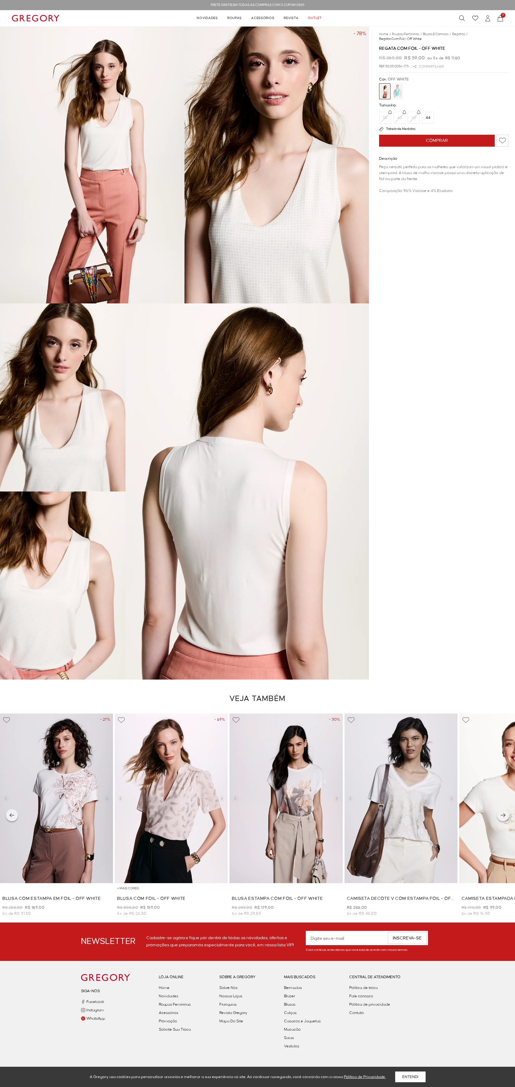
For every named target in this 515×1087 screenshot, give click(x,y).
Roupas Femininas (175, 1004)
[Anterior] (12, 815)
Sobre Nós (228, 988)
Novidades (207, 18)
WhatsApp (95, 1018)
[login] (487, 18)
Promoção (168, 1021)
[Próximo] (503, 815)
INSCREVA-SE (407, 938)
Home (164, 988)
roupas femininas (407, 34)
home (385, 34)
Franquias (228, 1004)
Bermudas (293, 988)
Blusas (289, 1004)
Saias (289, 1038)
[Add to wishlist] (502, 140)
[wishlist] (475, 18)
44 (428, 118)
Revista (291, 18)
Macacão (292, 1029)
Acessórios (262, 18)
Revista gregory (233, 1013)
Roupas (234, 18)
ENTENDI (410, 1077)
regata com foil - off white (400, 39)
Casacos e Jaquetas (302, 1021)
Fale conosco (361, 996)
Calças (290, 1013)
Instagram (95, 1010)
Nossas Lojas (230, 996)
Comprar (437, 140)
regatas (460, 34)
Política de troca (363, 988)
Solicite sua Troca (175, 1029)
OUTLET (315, 18)
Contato (356, 1013)
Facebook (95, 1002)
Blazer (289, 996)
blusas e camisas (437, 34)
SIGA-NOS (90, 991)
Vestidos (291, 1046)
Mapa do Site (231, 1021)
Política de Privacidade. (365, 1077)
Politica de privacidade (369, 1004)
